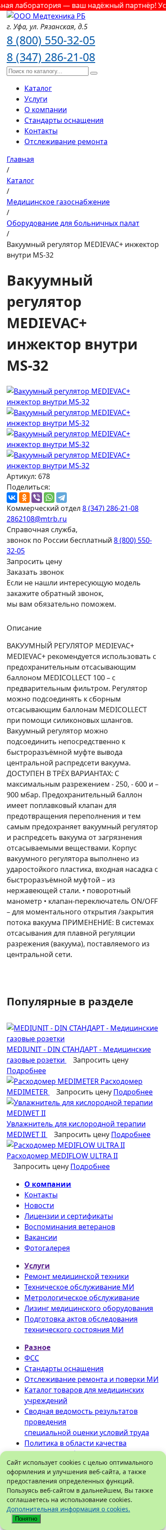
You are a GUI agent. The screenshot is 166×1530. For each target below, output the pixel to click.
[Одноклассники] (24, 497)
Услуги (35, 99)
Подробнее (26, 1070)
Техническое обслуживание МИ (79, 1287)
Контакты (41, 131)
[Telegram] (61, 497)
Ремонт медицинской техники (76, 1276)
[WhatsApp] (49, 497)
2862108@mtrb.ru (37, 519)
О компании (45, 109)
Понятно (26, 1518)
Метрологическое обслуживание (81, 1297)
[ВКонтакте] (12, 497)
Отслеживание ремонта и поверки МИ (91, 1379)
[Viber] (36, 497)
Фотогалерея (47, 1248)
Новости (39, 1205)
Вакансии (40, 1237)
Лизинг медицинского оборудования (88, 1308)
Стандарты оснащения (64, 120)
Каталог (38, 88)
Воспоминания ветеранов (69, 1227)
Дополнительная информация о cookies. (68, 1509)
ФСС (31, 1358)
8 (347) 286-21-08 (51, 56)
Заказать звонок (35, 572)
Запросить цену (34, 561)
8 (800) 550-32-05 (51, 39)
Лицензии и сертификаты (68, 1216)
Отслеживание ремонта (66, 141)
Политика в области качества (75, 1443)
